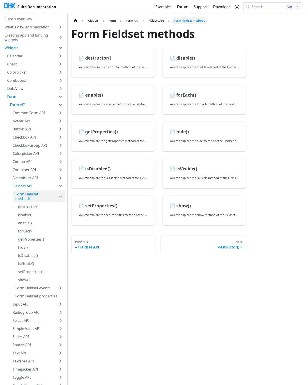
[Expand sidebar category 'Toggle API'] (60, 377)
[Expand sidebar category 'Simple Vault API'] (60, 328)
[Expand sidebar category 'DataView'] (60, 88)
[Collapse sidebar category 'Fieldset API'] (60, 186)
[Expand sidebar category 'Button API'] (60, 129)
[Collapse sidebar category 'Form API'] (60, 104)
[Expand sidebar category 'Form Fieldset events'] (60, 288)
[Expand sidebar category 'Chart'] (60, 64)
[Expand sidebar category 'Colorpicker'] (60, 72)
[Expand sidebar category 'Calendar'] (60, 56)
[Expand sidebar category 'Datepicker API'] (60, 177)
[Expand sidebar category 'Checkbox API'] (60, 137)
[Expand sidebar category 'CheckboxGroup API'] (60, 145)
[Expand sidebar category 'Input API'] (60, 304)
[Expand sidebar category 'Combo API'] (60, 161)
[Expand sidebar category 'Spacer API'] (60, 344)
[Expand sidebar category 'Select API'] (60, 320)
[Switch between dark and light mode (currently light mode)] (237, 6)
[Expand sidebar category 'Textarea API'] (60, 361)
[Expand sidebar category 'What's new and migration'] (60, 27)
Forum (182, 6)
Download (222, 6)
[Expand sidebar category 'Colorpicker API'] (60, 153)
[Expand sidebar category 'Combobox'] (60, 80)
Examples (163, 6)
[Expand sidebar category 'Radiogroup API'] (60, 312)
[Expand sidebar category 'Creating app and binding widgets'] (60, 37)
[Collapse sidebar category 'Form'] (60, 96)
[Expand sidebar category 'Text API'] (60, 353)
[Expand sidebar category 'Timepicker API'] (60, 369)
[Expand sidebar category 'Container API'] (60, 169)
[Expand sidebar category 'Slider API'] (60, 336)
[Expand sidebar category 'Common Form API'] (60, 112)
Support (201, 6)
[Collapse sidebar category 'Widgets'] (60, 47)
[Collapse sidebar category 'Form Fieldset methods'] (60, 196)
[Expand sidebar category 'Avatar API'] (60, 121)
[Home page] (75, 20)
